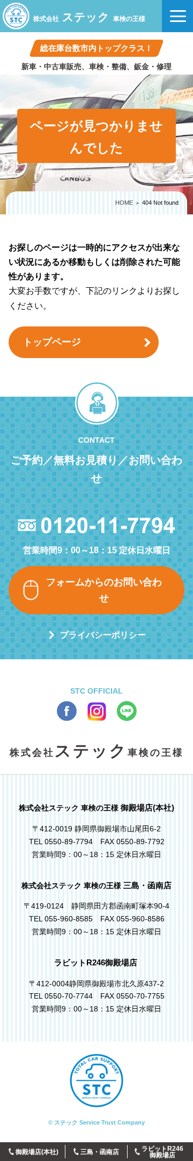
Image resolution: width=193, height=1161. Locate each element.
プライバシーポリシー (103, 634)
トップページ (52, 342)
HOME (124, 202)
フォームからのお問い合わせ (104, 590)
